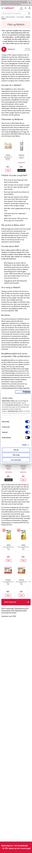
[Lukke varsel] (30, 3)
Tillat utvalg (16, 455)
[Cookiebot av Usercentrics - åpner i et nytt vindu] (23, 392)
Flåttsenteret (5, 611)
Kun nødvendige (16, 460)
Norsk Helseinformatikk (19, 611)
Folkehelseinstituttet (21, 608)
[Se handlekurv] (30, 8)
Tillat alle (16, 450)
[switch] (27, 427)
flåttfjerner (14, 132)
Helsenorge (10, 608)
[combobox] (16, 13)
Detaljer (24, 444)
